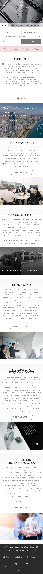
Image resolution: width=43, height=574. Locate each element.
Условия (20, 567)
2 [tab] (21, 98)
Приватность (9, 567)
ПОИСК (32, 41)
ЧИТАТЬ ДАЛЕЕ (20, 172)
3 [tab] (25, 98)
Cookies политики (32, 567)
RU (37, 4)
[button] (12, 32)
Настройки (21, 570)
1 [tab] (18, 98)
